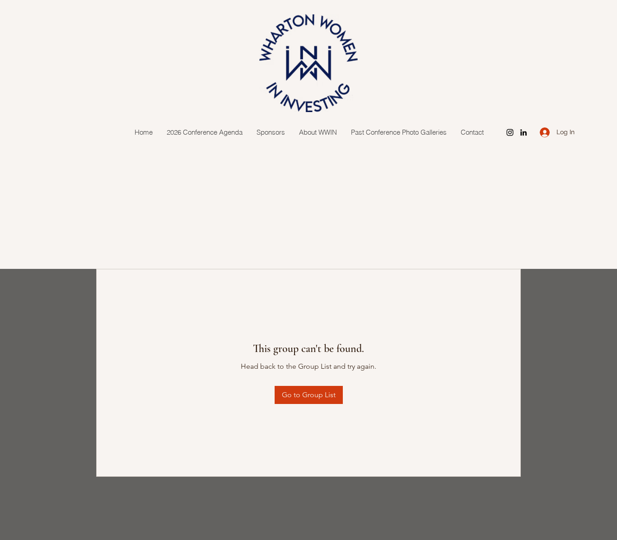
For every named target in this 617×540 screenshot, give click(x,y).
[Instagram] (509, 132)
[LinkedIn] (523, 132)
